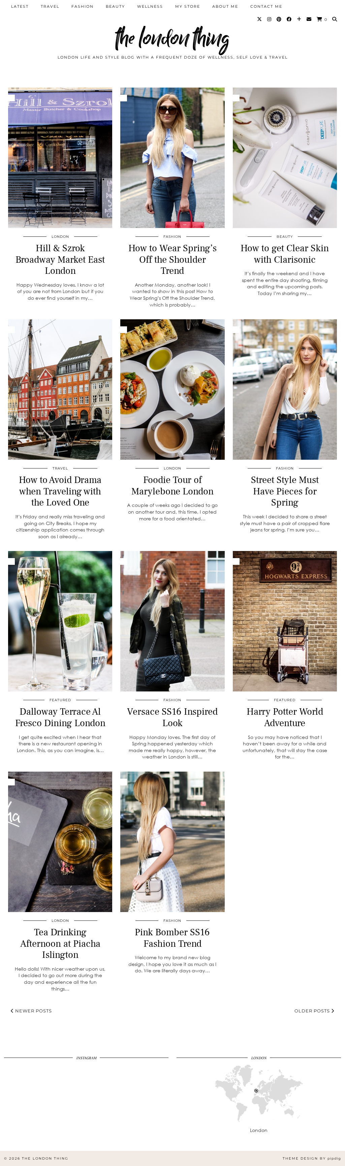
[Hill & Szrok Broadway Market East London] (60, 158)
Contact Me (266, 6)
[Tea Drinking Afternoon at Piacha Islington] (60, 842)
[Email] (309, 19)
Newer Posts (33, 1010)
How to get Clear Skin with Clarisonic (285, 254)
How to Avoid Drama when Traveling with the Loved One (60, 491)
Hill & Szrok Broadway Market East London (60, 259)
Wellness (150, 6)
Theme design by (312, 1158)
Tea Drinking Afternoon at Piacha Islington (60, 943)
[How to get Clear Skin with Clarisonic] (285, 158)
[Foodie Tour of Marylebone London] (172, 389)
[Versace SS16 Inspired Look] (172, 621)
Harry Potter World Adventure (285, 717)
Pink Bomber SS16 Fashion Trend (172, 938)
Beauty (115, 6)
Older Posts (312, 1010)
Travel (50, 6)
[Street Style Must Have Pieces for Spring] (285, 389)
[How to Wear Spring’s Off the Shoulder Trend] (172, 158)
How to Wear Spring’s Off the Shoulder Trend (172, 259)
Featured (60, 700)
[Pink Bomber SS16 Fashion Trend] (172, 842)
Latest (20, 6)
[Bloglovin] (299, 19)
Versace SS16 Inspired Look (172, 717)
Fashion (82, 6)
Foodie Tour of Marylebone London (172, 485)
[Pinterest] (279, 19)
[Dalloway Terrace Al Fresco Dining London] (60, 621)
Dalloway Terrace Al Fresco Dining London (60, 717)
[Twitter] (259, 19)
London (60, 236)
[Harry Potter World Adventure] (285, 621)
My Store (187, 6)
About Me (225, 6)
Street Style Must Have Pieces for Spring (285, 491)
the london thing (172, 38)
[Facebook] (289, 19)
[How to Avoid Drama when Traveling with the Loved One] (60, 389)
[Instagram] (269, 19)
